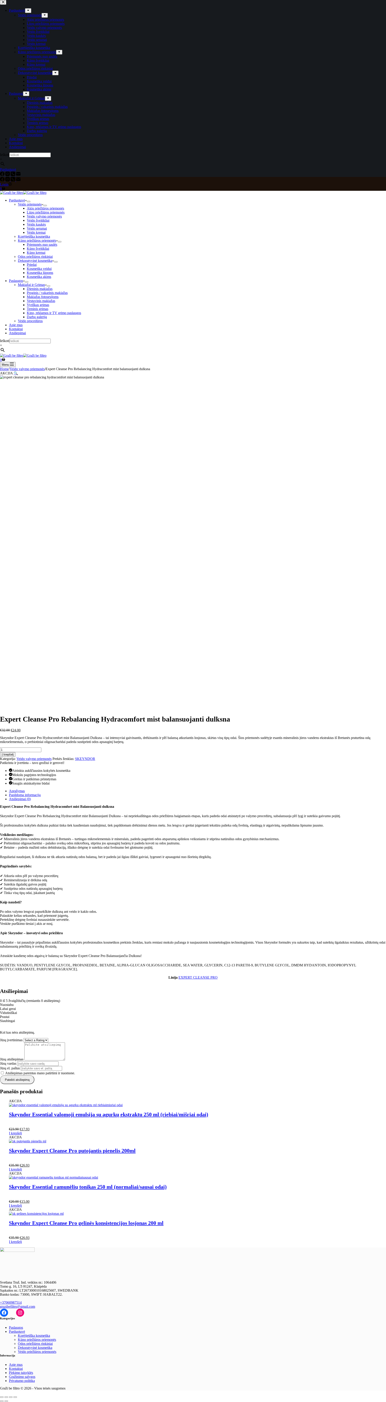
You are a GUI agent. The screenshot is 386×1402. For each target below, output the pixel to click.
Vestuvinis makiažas (41, 301)
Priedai (32, 265)
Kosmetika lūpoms (40, 273)
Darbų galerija (37, 317)
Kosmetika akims (39, 277)
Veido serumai (37, 228)
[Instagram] (8, 180)
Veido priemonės (30, 204)
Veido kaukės (36, 224)
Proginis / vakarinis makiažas (47, 293)
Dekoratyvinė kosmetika (35, 260)
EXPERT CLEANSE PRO (198, 977)
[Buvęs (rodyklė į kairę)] (2, 1401)
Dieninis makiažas (39, 289)
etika (49, 1348)
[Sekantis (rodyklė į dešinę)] (6, 1401)
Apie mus (16, 325)
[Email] (18, 180)
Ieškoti (4, 341)
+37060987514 (11, 1302)
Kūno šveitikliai (38, 248)
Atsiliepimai (17, 333)
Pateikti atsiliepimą (17, 1079)
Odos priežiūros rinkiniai (35, 256)
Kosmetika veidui (39, 269)
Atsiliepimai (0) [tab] (20, 799)
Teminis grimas (37, 309)
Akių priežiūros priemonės (45, 208)
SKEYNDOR (85, 759)
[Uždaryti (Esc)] (15, 1397)
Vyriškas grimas (38, 305)
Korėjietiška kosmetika (34, 236)
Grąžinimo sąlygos (22, 1377)
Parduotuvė (17, 200)
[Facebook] (2, 180)
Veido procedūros (30, 321)
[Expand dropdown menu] (28, 201)
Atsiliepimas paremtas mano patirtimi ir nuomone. (40, 1073)
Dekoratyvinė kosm (32, 1348)
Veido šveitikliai (38, 220)
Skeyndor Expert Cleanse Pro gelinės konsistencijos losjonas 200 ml (86, 1223)
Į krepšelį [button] (15, 1133)
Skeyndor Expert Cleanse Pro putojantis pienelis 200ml (72, 1151)
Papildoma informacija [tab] (25, 795)
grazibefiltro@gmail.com (17, 1306)
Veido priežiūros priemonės (37, 1352)
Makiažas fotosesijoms (43, 297)
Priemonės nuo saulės (42, 244)
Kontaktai (16, 329)
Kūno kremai (36, 252)
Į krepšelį (8, 754)
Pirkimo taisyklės (21, 1373)
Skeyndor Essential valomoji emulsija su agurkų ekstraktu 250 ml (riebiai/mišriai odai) (108, 1114)
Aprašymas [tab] (17, 791)
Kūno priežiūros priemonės (37, 240)
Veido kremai (36, 232)
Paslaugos (16, 281)
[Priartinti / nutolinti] (2, 1397)
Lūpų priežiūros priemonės (46, 212)
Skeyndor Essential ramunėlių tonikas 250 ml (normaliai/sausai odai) (88, 1187)
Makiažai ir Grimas (31, 285)
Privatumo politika (22, 1381)
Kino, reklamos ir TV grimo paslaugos (54, 313)
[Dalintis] (11, 1397)
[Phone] (13, 180)
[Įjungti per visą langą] (6, 1397)
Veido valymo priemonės (44, 216)
